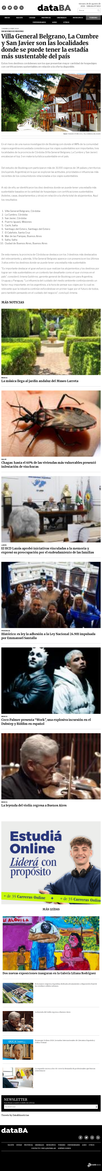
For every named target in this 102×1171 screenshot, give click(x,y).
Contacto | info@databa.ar (43, 1148)
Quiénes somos (64, 1148)
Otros (66, 22)
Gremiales (62, 18)
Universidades (39, 22)
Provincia (46, 18)
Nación (19, 18)
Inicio (7, 18)
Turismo (93, 18)
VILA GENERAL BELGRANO (92, 134)
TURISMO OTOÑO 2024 (75, 134)
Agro (54, 22)
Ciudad (32, 18)
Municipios (78, 18)
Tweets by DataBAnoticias (15, 1115)
